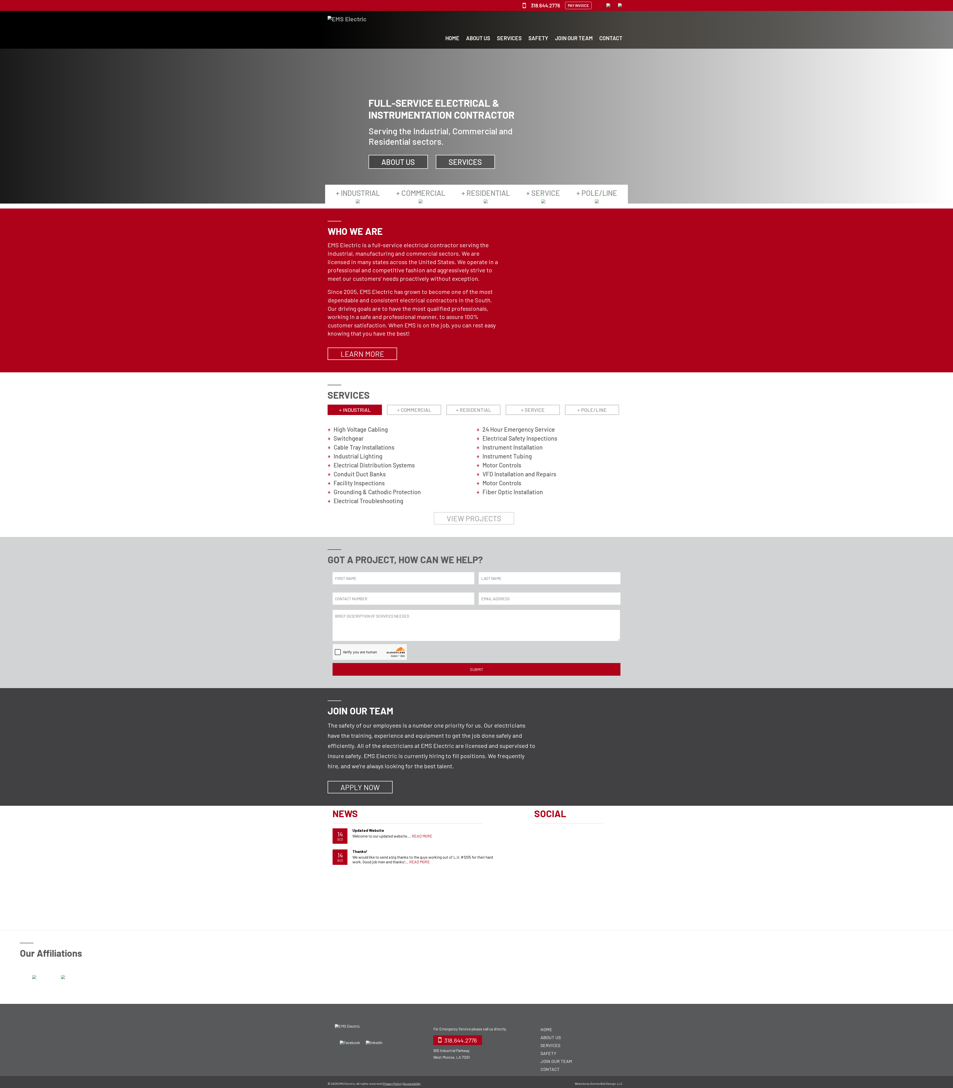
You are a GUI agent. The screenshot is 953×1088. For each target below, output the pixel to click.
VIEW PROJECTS (474, 518)
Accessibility (412, 1083)
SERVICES (465, 161)
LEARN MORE (362, 353)
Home (452, 38)
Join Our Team (574, 38)
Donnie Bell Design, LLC (606, 1083)
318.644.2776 (545, 5)
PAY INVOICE (578, 5)
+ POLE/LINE (596, 193)
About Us (478, 38)
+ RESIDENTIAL (485, 193)
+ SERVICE (543, 193)
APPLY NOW (360, 787)
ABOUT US (398, 161)
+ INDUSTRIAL (358, 193)
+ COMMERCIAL (420, 193)
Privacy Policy (392, 1083)
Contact (610, 38)
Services (509, 38)
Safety (538, 38)
